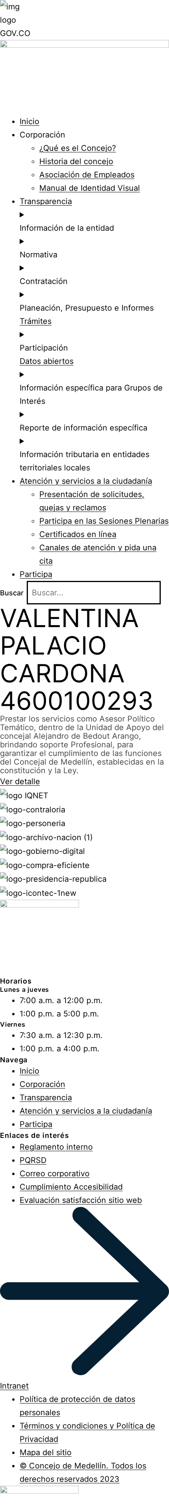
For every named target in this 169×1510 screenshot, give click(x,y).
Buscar (12, 593)
